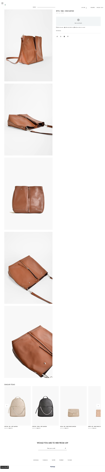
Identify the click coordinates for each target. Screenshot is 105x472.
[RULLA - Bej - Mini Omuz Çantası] (73, 406)
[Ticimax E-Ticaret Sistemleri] (52, 467)
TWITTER (53, 460)
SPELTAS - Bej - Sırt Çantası (11, 426)
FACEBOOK (45, 460)
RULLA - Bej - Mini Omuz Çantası (68, 426)
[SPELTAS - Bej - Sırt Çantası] (17, 406)
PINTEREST (61, 460)
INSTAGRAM (35, 460)
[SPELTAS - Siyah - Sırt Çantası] (45, 406)
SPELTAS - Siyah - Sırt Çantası (39, 426)
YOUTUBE (70, 460)
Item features (58, 30)
